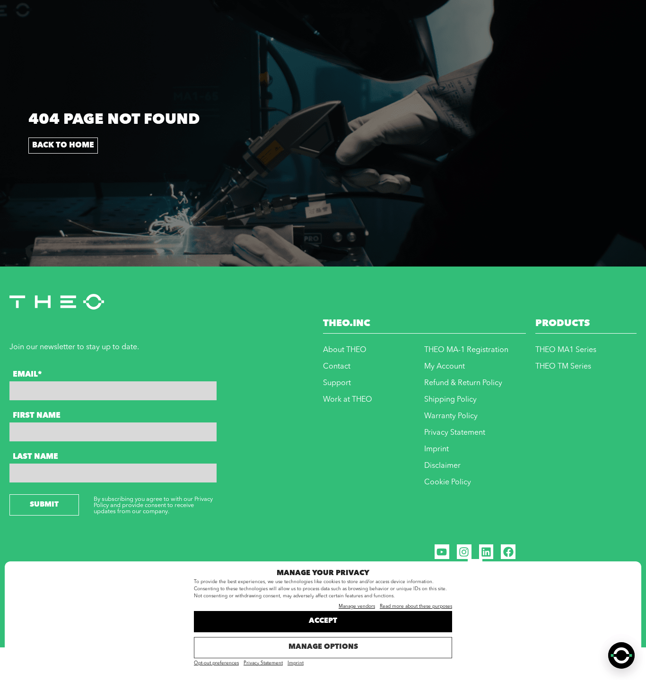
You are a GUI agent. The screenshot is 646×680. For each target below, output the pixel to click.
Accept (323, 621)
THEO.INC (346, 323)
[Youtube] (442, 551)
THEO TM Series (563, 366)
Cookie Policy (447, 482)
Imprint (296, 663)
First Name (37, 416)
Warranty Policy (451, 416)
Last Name (35, 457)
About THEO (345, 350)
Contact (336, 366)
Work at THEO (347, 400)
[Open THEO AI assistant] (621, 655)
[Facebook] (508, 551)
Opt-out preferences (216, 663)
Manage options (323, 647)
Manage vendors (357, 606)
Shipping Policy (450, 400)
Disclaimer (442, 466)
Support (337, 383)
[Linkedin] (486, 551)
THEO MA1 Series (565, 350)
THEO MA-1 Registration (466, 350)
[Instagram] (464, 551)
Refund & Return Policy (463, 383)
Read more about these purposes (416, 606)
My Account (444, 366)
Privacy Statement (263, 663)
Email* (27, 375)
